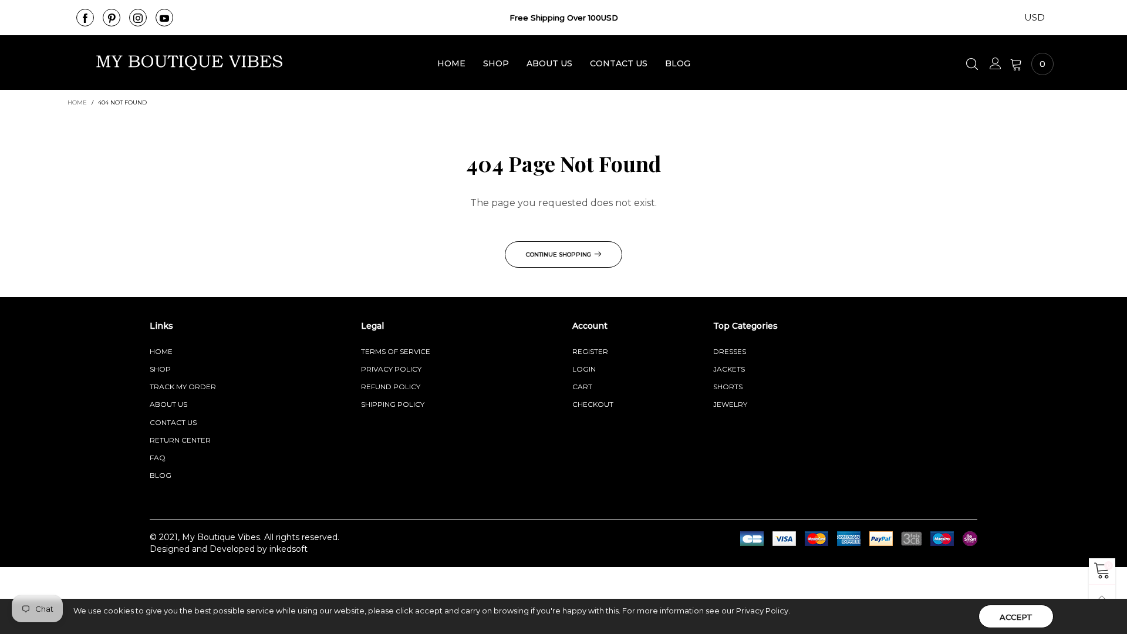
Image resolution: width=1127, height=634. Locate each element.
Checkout (592, 404)
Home (451, 63)
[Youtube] (164, 17)
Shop (496, 63)
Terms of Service (395, 351)
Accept (1016, 617)
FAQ (158, 457)
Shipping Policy (392, 404)
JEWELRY (730, 404)
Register (590, 351)
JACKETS (729, 369)
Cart (582, 386)
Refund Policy (390, 386)
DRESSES (729, 351)
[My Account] (995, 64)
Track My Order (183, 386)
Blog (677, 63)
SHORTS (728, 386)
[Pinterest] (111, 17)
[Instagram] (138, 17)
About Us (549, 63)
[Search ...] (973, 64)
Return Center (180, 440)
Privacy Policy (391, 369)
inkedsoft (288, 549)
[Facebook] (85, 17)
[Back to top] (1102, 598)
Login (584, 369)
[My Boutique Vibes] (189, 62)
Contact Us (618, 63)
